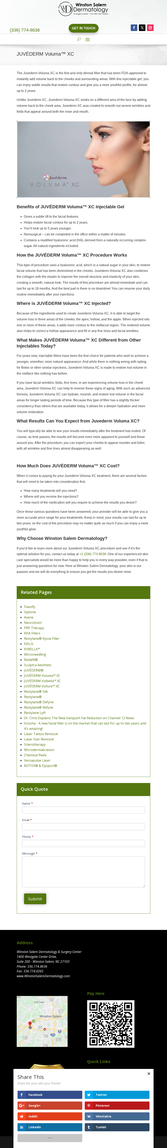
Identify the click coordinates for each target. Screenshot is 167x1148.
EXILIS (28, 644)
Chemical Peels (35, 755)
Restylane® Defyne (39, 702)
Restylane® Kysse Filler (41, 638)
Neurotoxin (33, 622)
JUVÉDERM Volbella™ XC (42, 681)
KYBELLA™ (32, 649)
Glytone (30, 612)
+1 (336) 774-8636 (92, 554)
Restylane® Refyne (38, 707)
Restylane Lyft (35, 712)
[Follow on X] (142, 27)
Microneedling (35, 654)
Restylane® (33, 697)
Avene (28, 617)
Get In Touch (83, 28)
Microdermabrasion (39, 750)
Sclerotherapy (34, 744)
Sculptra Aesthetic (38, 665)
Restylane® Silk (36, 691)
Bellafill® (31, 659)
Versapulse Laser (37, 760)
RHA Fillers (32, 633)
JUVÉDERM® (34, 670)
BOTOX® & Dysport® (40, 765)
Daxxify (29, 606)
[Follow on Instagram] (150, 27)
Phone (27, 837)
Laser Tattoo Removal (41, 734)
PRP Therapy (34, 628)
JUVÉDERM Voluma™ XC (42, 675)
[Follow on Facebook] (134, 27)
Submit (35, 899)
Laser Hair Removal (39, 739)
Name (27, 803)
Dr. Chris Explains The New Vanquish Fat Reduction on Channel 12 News (79, 718)
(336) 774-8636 (25, 30)
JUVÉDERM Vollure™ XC (42, 686)
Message (29, 853)
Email (27, 820)
